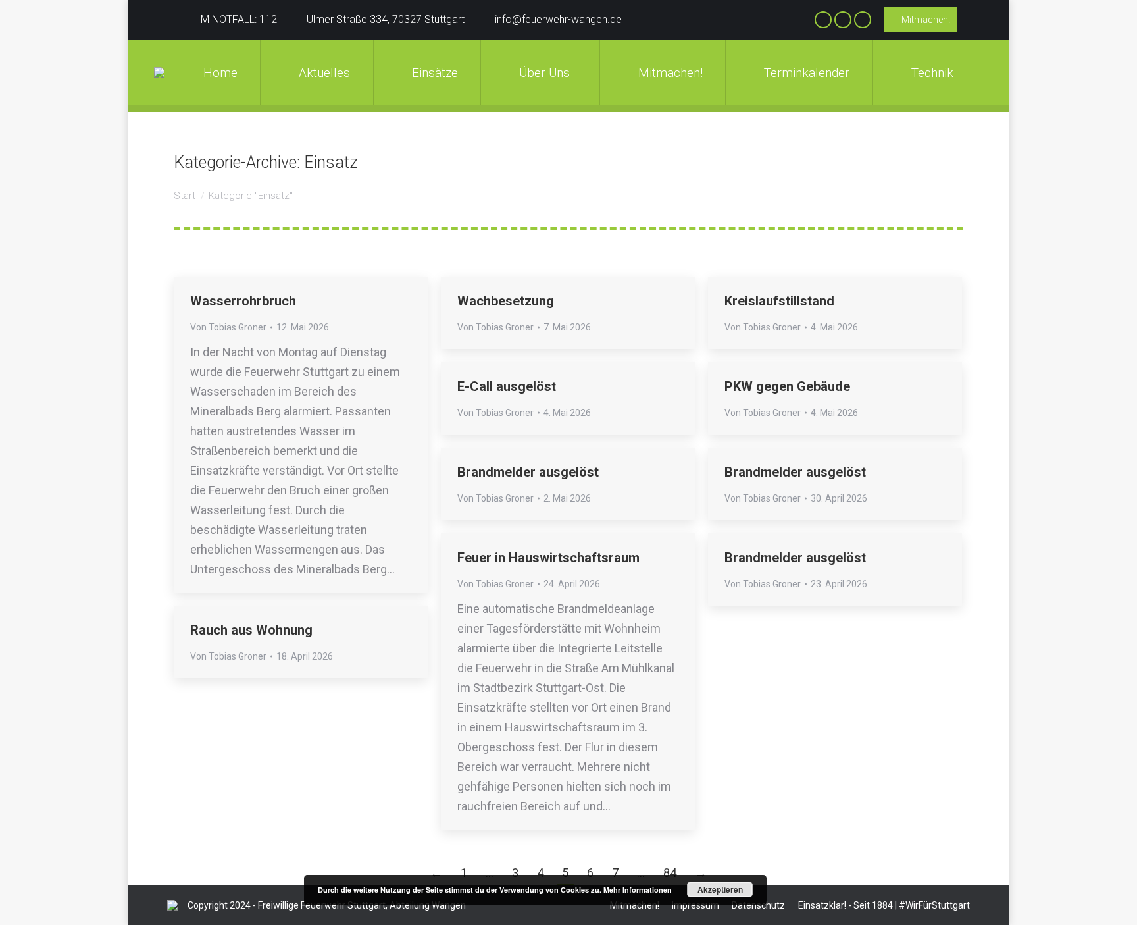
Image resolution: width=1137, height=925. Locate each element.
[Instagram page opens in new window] (842, 19)
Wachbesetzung (505, 301)
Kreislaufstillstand (779, 301)
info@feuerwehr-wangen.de (558, 19)
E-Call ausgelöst (506, 386)
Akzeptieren (720, 889)
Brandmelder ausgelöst (528, 472)
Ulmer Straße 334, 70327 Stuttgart (386, 19)
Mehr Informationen (637, 890)
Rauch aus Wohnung (251, 630)
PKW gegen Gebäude (787, 386)
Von (228, 327)
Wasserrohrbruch (243, 301)
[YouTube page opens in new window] (862, 19)
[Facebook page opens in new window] (823, 19)
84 (669, 873)
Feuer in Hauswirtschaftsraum (548, 558)
